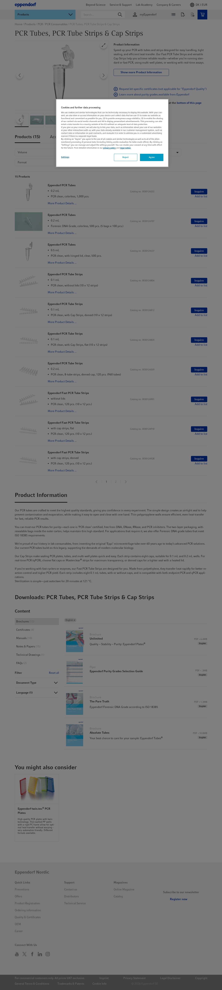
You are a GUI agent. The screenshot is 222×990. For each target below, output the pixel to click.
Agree (152, 157)
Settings (65, 157)
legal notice (125, 148)
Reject (125, 157)
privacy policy (109, 148)
